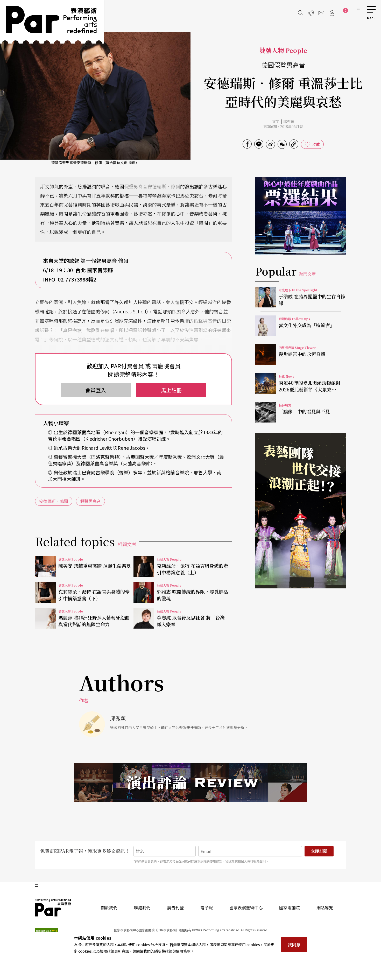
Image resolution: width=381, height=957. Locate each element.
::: (358, 8)
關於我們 (109, 907)
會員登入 (95, 390)
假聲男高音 (135, 186)
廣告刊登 (175, 907)
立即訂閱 (319, 851)
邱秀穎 (288, 121)
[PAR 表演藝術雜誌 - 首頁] (52, 22)
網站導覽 (324, 907)
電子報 (206, 907)
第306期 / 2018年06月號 (283, 126)
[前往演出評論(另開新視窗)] (190, 782)
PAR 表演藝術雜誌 (53, 907)
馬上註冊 (171, 390)
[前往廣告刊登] (311, 13)
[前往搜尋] (300, 13)
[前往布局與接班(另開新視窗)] (300, 510)
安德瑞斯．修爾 (163, 186)
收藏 (316, 144)
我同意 (294, 944)
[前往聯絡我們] (321, 13)
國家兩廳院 (289, 907)
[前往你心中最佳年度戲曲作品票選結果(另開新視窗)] (300, 216)
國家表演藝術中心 (246, 907)
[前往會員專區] (332, 13)
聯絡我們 (142, 907)
